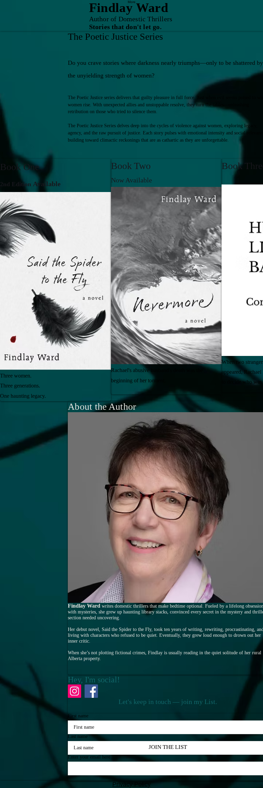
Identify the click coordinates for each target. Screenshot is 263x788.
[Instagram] (74, 691)
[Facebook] (91, 691)
